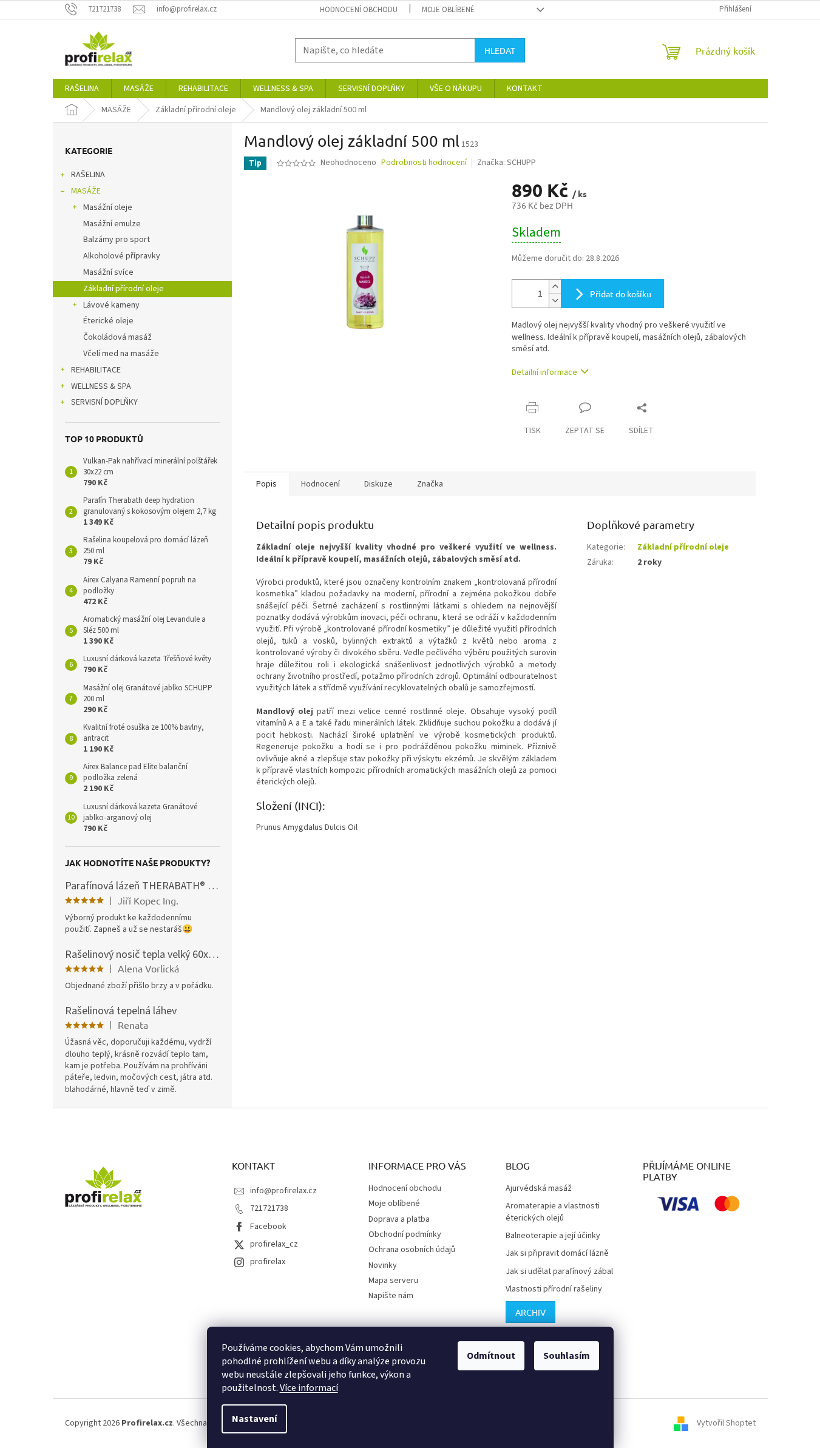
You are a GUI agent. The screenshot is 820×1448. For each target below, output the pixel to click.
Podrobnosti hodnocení (424, 163)
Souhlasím (566, 1355)
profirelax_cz (274, 1244)
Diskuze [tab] (378, 484)
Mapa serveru (393, 1281)
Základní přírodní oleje (123, 289)
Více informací (309, 1388)
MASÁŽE (86, 191)
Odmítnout (491, 1355)
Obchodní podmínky (404, 1234)
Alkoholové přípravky (121, 256)
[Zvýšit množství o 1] (555, 287)
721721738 (269, 1208)
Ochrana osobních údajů (411, 1250)
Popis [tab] (266, 484)
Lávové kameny (111, 305)
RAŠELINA (88, 175)
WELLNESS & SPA (101, 386)
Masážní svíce (108, 272)
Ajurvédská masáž (539, 1188)
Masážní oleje (107, 207)
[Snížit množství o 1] (555, 301)
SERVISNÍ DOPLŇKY (104, 402)
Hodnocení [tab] (320, 484)
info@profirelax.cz (283, 1191)
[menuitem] (82, 88)
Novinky (382, 1265)
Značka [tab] (430, 484)
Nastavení (254, 1419)
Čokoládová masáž (117, 337)
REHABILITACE (96, 370)
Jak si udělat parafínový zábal (559, 1272)
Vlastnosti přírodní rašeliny (554, 1289)
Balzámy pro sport (116, 240)
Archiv (530, 1312)
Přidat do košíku (620, 293)
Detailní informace (544, 372)
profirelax (267, 1262)
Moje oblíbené (448, 9)
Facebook (268, 1227)
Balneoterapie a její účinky (553, 1236)
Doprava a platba (399, 1219)
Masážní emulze (112, 224)
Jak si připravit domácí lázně (557, 1253)
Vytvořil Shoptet (726, 1423)
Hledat (499, 50)
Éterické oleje (108, 321)
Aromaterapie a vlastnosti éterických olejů (553, 1212)
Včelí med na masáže (121, 354)
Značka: (506, 163)
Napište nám (390, 1296)
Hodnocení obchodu (359, 9)
